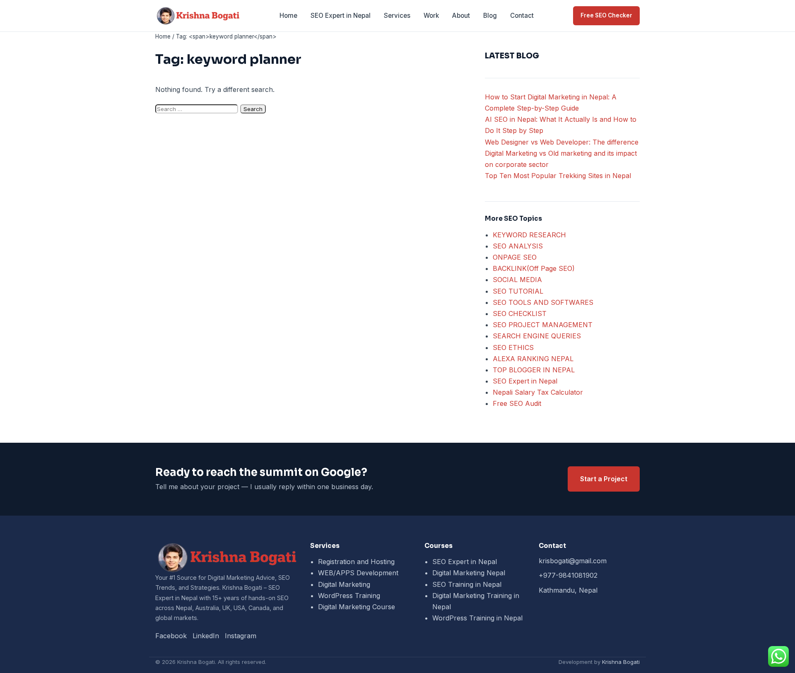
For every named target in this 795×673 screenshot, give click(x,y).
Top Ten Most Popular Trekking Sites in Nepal (558, 175)
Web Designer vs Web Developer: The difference (561, 142)
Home (288, 15)
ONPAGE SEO (515, 257)
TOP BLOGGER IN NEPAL (534, 370)
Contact (522, 15)
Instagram (240, 636)
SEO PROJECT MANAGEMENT (543, 325)
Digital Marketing (344, 584)
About (461, 15)
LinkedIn (206, 636)
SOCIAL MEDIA (517, 279)
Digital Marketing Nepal (468, 573)
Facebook (171, 636)
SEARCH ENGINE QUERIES (537, 336)
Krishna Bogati (621, 662)
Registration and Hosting (356, 561)
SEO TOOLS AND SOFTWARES (543, 302)
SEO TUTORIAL (518, 291)
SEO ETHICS (513, 347)
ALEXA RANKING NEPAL (533, 359)
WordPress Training (349, 595)
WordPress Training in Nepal (477, 618)
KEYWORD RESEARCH (529, 235)
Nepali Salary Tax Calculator (538, 392)
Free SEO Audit (517, 403)
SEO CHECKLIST (520, 313)
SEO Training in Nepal (466, 584)
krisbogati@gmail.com (573, 561)
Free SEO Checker (606, 15)
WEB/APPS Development (358, 573)
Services (397, 15)
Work (431, 15)
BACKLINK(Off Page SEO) (534, 268)
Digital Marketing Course (356, 607)
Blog (490, 15)
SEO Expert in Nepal (341, 15)
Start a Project (603, 479)
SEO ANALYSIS (518, 246)
